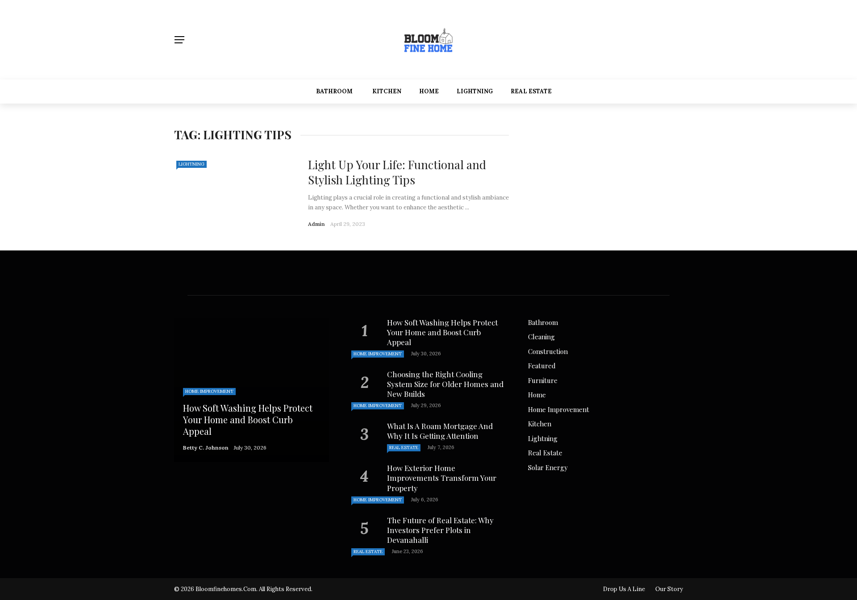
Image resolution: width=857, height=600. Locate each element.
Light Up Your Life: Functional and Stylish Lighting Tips (397, 172)
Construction (548, 351)
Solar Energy (548, 467)
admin (316, 224)
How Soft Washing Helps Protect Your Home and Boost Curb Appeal (442, 332)
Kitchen (386, 91)
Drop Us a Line (624, 589)
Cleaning (541, 336)
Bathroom (334, 91)
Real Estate (531, 91)
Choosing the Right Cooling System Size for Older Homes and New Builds (445, 384)
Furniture (542, 380)
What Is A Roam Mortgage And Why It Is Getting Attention (440, 431)
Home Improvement (209, 391)
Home (429, 91)
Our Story (669, 589)
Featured (542, 365)
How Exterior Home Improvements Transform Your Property (441, 477)
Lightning (475, 91)
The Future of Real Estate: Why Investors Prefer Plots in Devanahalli (440, 530)
